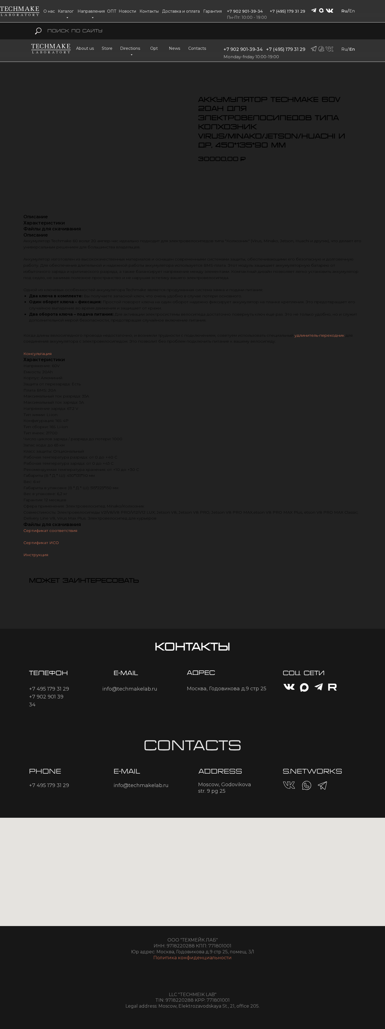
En (352, 11)
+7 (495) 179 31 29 (287, 11)
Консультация (37, 353)
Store (107, 48)
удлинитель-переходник (319, 335)
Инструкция (35, 554)
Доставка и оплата (181, 11)
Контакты (149, 11)
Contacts (197, 48)
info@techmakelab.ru (129, 689)
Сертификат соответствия (50, 530)
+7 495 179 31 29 (49, 689)
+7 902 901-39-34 (245, 11)
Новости (127, 11)
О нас (49, 11)
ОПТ (111, 11)
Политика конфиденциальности (192, 957)
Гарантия (212, 11)
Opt (154, 48)
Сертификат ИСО (41, 542)
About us (85, 48)
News (174, 48)
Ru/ (345, 11)
